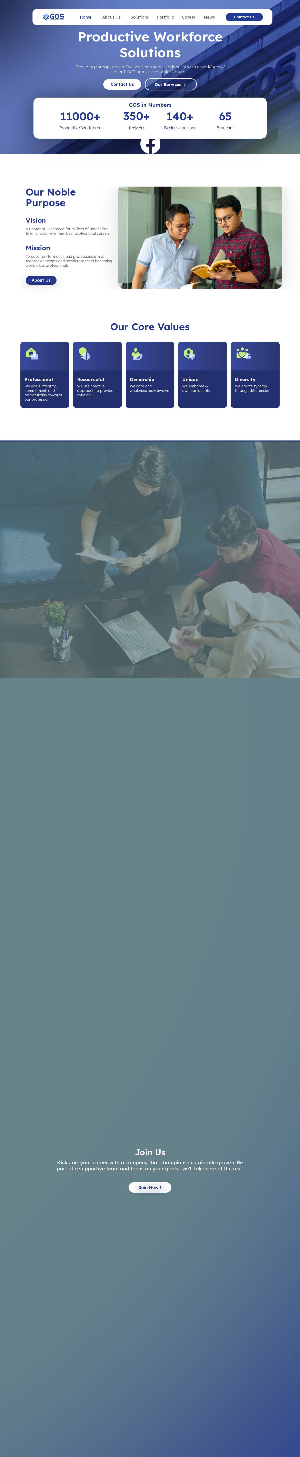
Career (189, 17)
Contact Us (244, 17)
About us (41, 280)
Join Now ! (150, 1187)
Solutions (139, 17)
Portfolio (165, 17)
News (209, 17)
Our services (168, 84)
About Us (111, 17)
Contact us (122, 84)
